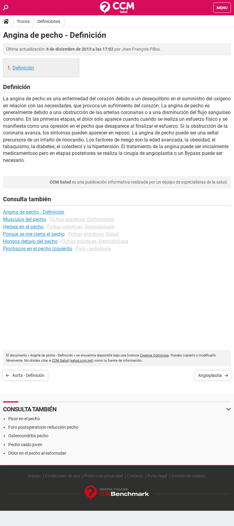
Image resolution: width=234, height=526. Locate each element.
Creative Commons (154, 355)
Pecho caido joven (25, 444)
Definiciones (48, 21)
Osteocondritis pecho (28, 435)
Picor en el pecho (24, 418)
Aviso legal (157, 476)
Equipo (34, 476)
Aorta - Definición (28, 375)
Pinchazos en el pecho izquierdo (37, 249)
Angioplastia (210, 375)
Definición (23, 68)
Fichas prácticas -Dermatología (80, 227)
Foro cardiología (93, 249)
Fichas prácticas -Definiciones (82, 219)
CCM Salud (60, 361)
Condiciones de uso (62, 476)
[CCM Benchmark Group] (117, 492)
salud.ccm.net (81, 361)
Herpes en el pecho (23, 227)
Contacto (135, 476)
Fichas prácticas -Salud (93, 234)
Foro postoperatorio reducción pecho (43, 427)
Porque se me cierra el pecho (34, 234)
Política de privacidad (103, 476)
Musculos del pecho (24, 219)
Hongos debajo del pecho (30, 241)
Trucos (23, 21)
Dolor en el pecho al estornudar (37, 453)
